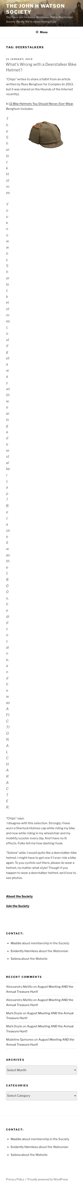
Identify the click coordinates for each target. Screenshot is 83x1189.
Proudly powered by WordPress (47, 1179)
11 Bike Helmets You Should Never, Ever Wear (41, 104)
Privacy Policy (15, 1179)
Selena (16, 959)
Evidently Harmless (24, 951)
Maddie (16, 943)
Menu (44, 32)
